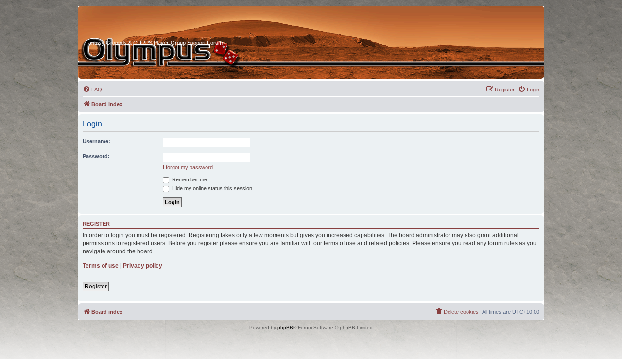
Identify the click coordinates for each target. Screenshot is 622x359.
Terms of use (101, 265)
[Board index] (122, 23)
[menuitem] (92, 89)
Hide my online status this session (211, 188)
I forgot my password (188, 167)
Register (96, 286)
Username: (96, 141)
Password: (96, 156)
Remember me (189, 179)
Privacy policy (142, 265)
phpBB (285, 327)
